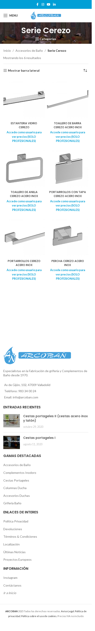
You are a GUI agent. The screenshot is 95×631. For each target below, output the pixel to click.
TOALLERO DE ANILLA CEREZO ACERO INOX (24, 194)
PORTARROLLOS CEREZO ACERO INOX (24, 263)
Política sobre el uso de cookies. (39, 616)
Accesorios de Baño (29, 50)
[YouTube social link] (49, 5)
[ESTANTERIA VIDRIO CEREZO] (24, 99)
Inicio (7, 50)
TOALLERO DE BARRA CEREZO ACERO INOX (68, 125)
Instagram (10, 577)
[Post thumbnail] (11, 421)
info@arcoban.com (25, 397)
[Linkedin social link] (54, 5)
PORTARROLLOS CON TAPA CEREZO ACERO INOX (67, 194)
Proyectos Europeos (17, 559)
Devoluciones (12, 529)
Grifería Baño (12, 503)
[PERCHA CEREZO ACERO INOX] (68, 237)
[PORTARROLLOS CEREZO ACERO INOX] (24, 237)
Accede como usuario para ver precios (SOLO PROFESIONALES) (24, 137)
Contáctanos (12, 585)
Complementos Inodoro (19, 472)
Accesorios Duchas (16, 495)
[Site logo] (45, 15)
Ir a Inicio (9, 593)
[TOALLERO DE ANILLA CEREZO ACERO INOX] (24, 168)
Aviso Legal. (67, 611)
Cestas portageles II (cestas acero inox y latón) (55, 418)
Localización (11, 544)
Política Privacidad (15, 521)
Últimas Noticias (14, 552)
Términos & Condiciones (20, 536)
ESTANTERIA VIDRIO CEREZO (24, 125)
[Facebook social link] (37, 5)
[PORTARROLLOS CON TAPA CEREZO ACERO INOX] (68, 168)
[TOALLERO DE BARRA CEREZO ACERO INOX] (68, 99)
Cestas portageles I (39, 438)
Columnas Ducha (15, 488)
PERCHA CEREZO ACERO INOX (67, 263)
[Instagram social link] (43, 5)
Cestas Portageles (16, 480)
